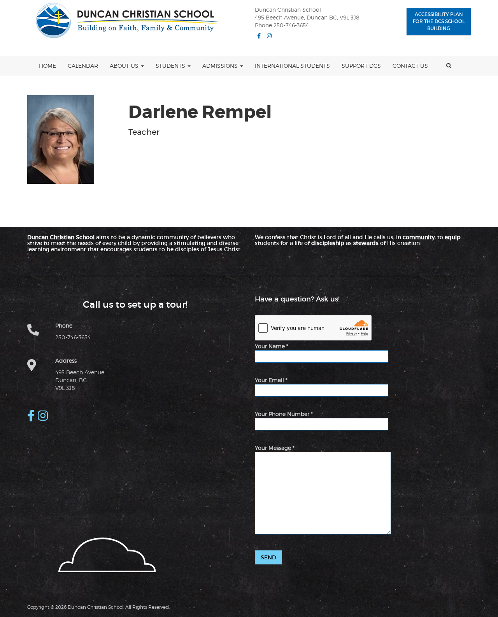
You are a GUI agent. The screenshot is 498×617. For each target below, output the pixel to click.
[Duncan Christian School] (123, 20)
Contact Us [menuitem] (410, 65)
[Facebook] (259, 35)
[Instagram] (269, 35)
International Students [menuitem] (292, 65)
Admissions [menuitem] (220, 65)
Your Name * (271, 346)
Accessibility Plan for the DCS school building (439, 21)
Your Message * (275, 447)
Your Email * (271, 380)
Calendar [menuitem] (83, 65)
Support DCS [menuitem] (361, 65)
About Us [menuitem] (125, 65)
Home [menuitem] (47, 65)
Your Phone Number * (284, 414)
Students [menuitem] (171, 65)
